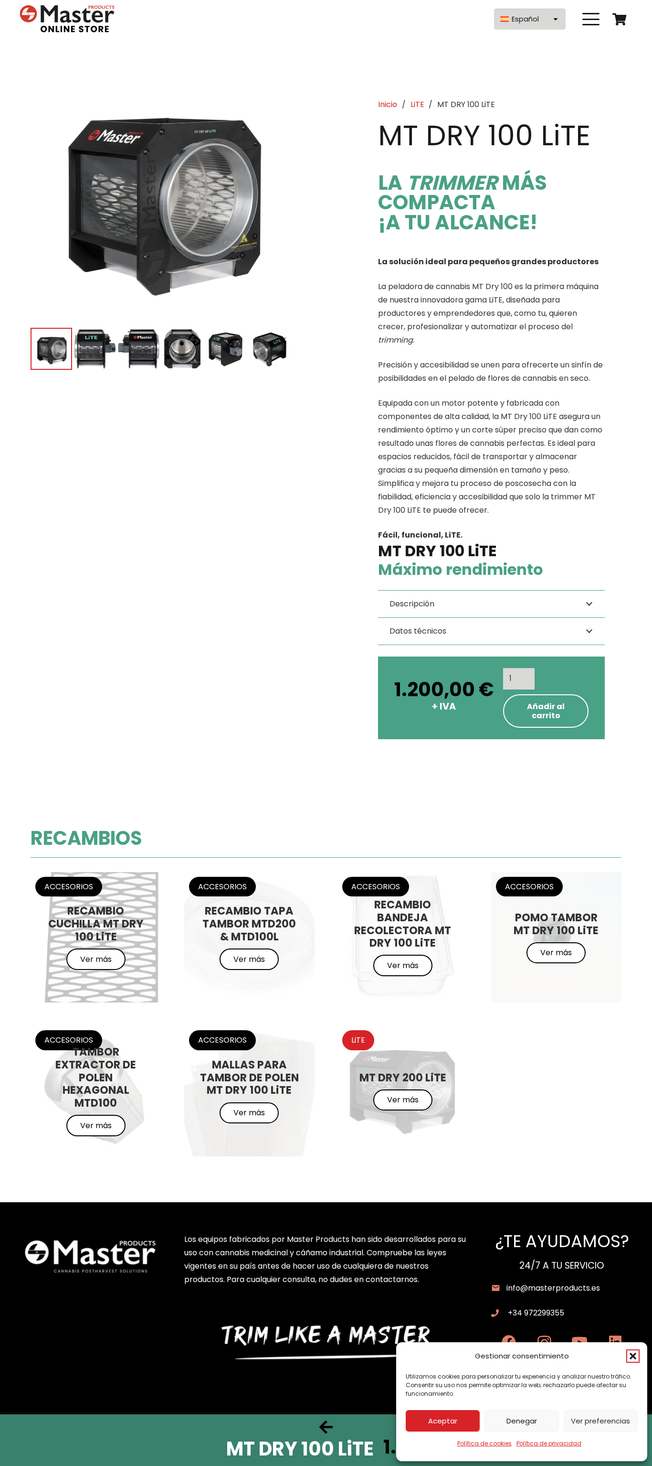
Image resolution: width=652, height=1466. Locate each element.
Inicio (387, 104)
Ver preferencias (600, 1421)
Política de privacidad (548, 1443)
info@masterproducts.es (553, 1288)
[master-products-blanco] (90, 1256)
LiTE (417, 104)
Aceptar (442, 1421)
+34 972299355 (536, 1312)
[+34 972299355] (499, 1313)
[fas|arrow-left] (326, 1426)
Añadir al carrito (546, 711)
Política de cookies (484, 1443)
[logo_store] (67, 19)
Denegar (521, 1421)
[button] (633, 1356)
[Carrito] (619, 19)
